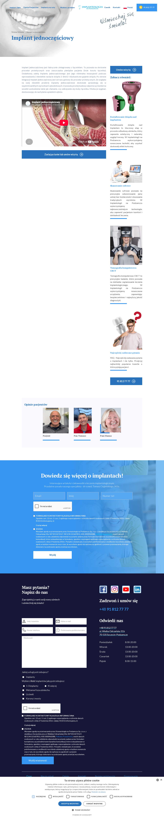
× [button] (161, 780)
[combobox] (157, 780)
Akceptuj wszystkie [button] (70, 804)
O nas (29, 776)
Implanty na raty (48, 7)
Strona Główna (18, 32)
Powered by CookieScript (82, 815)
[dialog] (82, 797)
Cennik (107, 7)
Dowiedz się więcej (98, 792)
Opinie (65, 776)
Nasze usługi (47, 776)
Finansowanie (131, 776)
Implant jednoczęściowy (35, 32)
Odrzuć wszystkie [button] (94, 804)
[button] (15, 7)
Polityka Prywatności (104, 534)
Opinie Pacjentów (30, 7)
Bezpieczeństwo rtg (105, 776)
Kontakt (116, 7)
